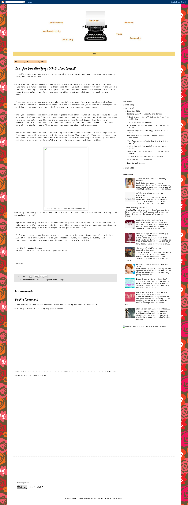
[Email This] (35, 276)
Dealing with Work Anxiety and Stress (144, 114)
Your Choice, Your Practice (139, 160)
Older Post (111, 371)
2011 (127, 108)
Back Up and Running (136, 163)
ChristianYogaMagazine (74, 209)
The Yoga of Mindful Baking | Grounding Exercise (149, 249)
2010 (127, 168)
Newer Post (20, 371)
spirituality (52, 280)
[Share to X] (40, 276)
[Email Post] (31, 276)
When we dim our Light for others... (153, 309)
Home (94, 54)
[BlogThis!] (38, 276)
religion (40, 280)
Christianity (29, 280)
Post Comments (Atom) (37, 375)
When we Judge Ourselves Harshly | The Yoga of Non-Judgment (152, 235)
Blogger (119, 499)
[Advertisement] (143, 78)
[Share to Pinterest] (46, 276)
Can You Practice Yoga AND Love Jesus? (45, 68)
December (131, 111)
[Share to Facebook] (43, 276)
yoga (62, 280)
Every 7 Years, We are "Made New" (151, 279)
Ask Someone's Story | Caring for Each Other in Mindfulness (151, 293)
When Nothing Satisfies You (138, 208)
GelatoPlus (98, 499)
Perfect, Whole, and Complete (149, 220)
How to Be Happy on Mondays (139, 122)
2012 (127, 105)
